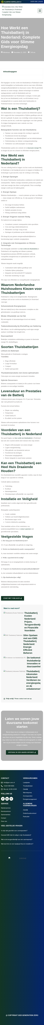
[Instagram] (11, 799)
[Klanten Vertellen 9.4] (2, 2)
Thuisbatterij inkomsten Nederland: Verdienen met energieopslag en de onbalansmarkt (34, 680)
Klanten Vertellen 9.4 (12, 2)
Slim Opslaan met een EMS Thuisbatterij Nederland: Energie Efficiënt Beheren (30, 644)
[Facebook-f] (3, 799)
